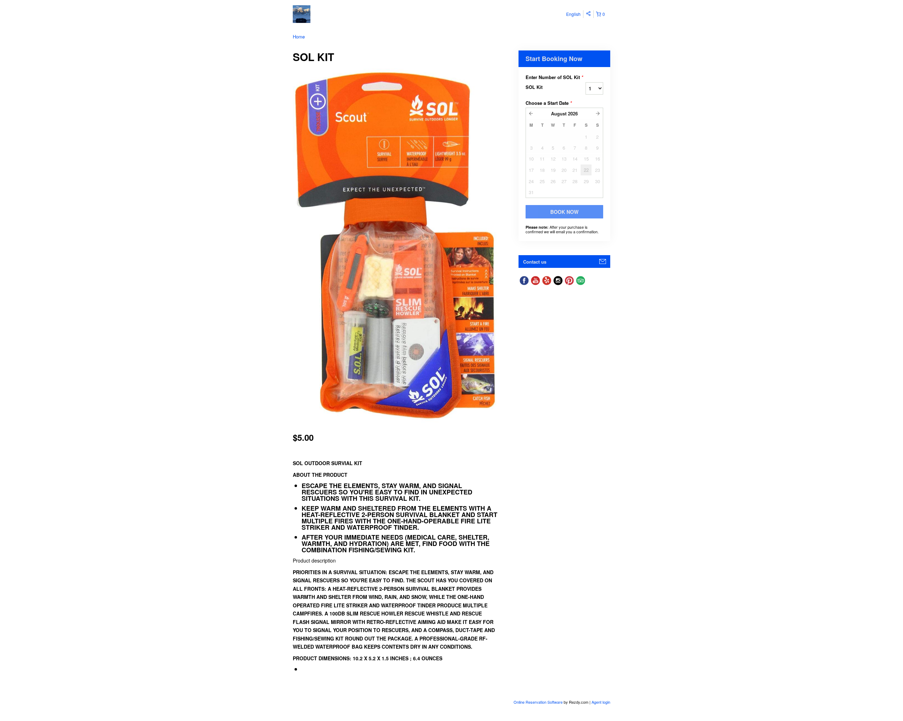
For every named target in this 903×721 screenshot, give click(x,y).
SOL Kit (534, 87)
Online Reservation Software (538, 702)
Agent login (601, 702)
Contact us (534, 261)
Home (299, 36)
